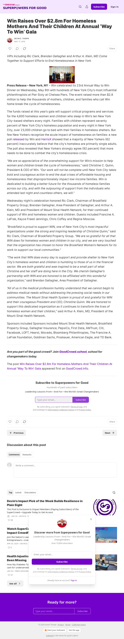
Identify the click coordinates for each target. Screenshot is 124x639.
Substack (50, 635)
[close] (91, 519)
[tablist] (20, 455)
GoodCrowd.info (77, 368)
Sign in (115, 6)
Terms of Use (76, 568)
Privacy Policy (85, 571)
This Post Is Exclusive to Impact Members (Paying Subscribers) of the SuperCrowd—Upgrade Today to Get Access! (43, 511)
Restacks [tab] (27, 454)
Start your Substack (56, 630)
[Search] (80, 7)
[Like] (10, 48)
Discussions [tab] (30, 492)
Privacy (61, 624)
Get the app (74, 630)
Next (107, 432)
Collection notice (79, 624)
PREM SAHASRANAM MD (25, 571)
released (18, 139)
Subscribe (99, 6)
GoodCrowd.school (73, 351)
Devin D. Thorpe (21, 38)
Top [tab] (10, 492)
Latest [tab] (18, 492)
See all (13, 583)
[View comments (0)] (17, 48)
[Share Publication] (87, 7)
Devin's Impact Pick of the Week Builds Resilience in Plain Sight (45, 503)
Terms (67, 624)
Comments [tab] (14, 454)
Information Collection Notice (61, 571)
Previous (18, 432)
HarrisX (46, 139)
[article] (62, 510)
